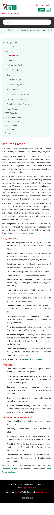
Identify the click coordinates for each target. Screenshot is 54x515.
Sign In (41, 10)
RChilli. (17, 492)
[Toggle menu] (48, 9)
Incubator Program (14, 80)
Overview (10, 46)
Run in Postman (12, 109)
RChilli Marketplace (12, 121)
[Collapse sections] (44, 30)
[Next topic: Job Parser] (52, 30)
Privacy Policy (40, 492)
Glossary (8, 133)
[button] (4, 42)
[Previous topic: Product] (49, 30)
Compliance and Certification (18, 104)
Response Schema (9, 469)
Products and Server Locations (18, 94)
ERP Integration (11, 125)
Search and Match (15, 65)
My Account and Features (14, 117)
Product (25, 30)
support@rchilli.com (29, 488)
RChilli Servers (12, 89)
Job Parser (13, 60)
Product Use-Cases (14, 70)
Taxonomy (11, 75)
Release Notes (10, 129)
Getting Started (14, 30)
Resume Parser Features (32, 359)
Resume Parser (35, 30)
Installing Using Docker (16, 84)
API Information (11, 113)
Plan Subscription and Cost (17, 99)
